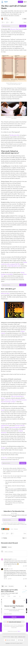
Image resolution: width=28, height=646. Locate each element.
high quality (14, 266)
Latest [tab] (6, 586)
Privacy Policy (14, 627)
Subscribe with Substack (15, 622)
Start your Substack (10, 640)
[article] (14, 593)
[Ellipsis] (26, 559)
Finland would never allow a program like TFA (14, 263)
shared (2, 410)
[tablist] (6, 547)
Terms (16, 636)
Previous (5, 538)
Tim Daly (6, 18)
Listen (25, 18)
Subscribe (20, 1)
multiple (9, 266)
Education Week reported (17, 29)
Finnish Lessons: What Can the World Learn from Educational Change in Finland (14, 401)
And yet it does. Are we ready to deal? (9, 593)
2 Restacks (16, 529)
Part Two (4, 458)
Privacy (12, 636)
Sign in (25, 1)
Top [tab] (2, 586)
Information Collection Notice (16, 626)
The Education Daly (14, 135)
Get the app (20, 640)
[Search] (25, 586)
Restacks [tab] (10, 547)
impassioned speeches (14, 427)
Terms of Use (20, 624)
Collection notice (21, 636)
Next (24, 538)
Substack (8, 643)
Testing (22, 272)
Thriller (3, 448)
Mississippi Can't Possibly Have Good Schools (9, 590)
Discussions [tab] (11, 586)
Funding (3, 274)
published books (5, 425)
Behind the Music (5, 293)
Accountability (9, 274)
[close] (24, 600)
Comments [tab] (4, 547)
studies (19, 266)
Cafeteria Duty (7, 559)
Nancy (5, 568)
